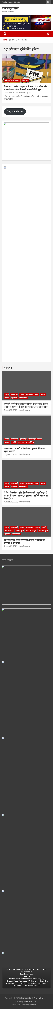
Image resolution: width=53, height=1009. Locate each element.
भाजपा (36, 394)
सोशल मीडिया (23, 398)
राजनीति (7, 398)
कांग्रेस (7, 394)
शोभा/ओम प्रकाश (25, 93)
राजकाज (43, 394)
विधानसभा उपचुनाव (31, 531)
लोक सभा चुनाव (9, 531)
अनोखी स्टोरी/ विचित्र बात (12, 80)
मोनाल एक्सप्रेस (10, 8)
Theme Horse (30, 1001)
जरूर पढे (8, 367)
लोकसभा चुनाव (19, 531)
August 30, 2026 (10, 410)
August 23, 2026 (10, 546)
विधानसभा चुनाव (43, 531)
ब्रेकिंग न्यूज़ (25, 80)
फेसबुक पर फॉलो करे (15, 111)
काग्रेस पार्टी (14, 394)
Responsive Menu (48, 2)
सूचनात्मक (14, 398)
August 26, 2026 (10, 502)
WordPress (34, 1005)
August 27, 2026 (10, 454)
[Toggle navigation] (5, 34)
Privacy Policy (39, 998)
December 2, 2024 (11, 93)
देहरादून (22, 394)
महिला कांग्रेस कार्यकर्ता (35, 439)
